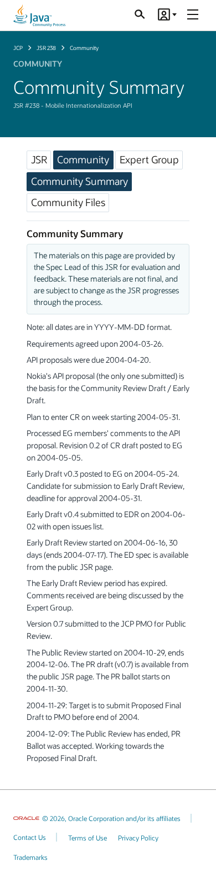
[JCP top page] (39, 15)
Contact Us (29, 837)
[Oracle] (26, 818)
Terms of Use (87, 837)
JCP (18, 48)
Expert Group (149, 159)
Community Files (68, 202)
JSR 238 (46, 48)
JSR (39, 159)
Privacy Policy (138, 837)
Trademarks (30, 857)
